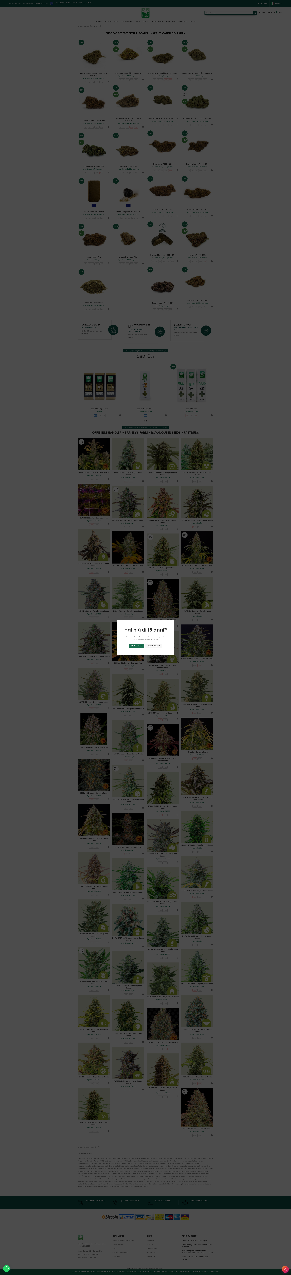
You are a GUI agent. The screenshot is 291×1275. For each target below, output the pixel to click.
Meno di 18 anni (154, 646)
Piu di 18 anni (136, 646)
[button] (6, 1268)
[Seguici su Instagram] (285, 1269)
